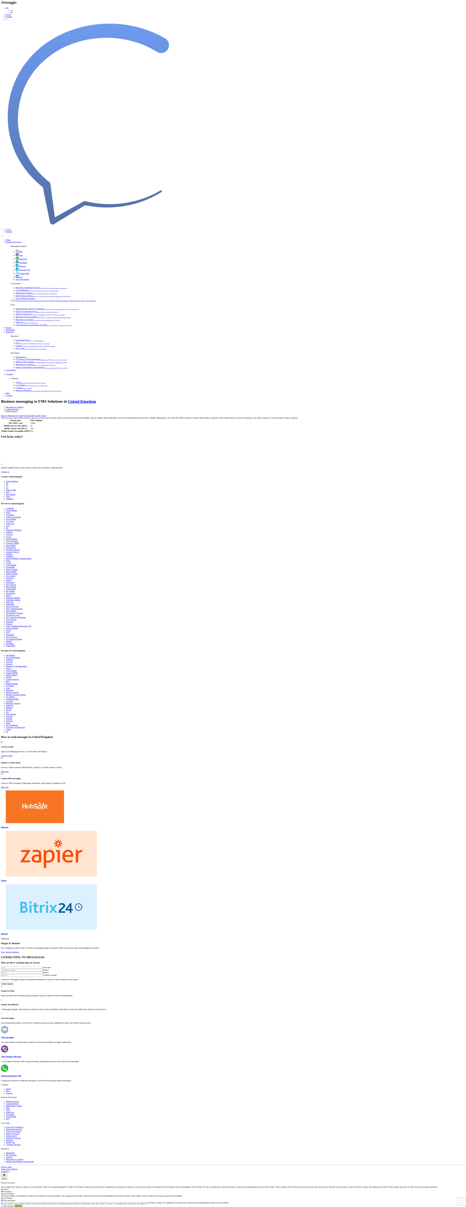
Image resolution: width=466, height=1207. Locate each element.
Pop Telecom (11, 585)
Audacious (10, 524)
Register (9, 17)
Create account (6, 756)
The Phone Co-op (13, 615)
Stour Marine (11, 714)
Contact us (5, 472)
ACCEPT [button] (18, 1206)
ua (11, 12)
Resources (10, 332)
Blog (8, 393)
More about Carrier (39, 416)
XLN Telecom (11, 637)
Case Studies (11, 370)
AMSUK (9, 660)
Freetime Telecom (13, 550)
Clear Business (11, 539)
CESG (8, 668)
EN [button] (7, 8)
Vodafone (9, 499)
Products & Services (13, 242)
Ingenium (9, 690)
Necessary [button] (5, 1189)
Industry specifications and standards (42, 367)
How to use (31, 348)
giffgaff (9, 641)
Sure (7, 492)
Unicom (9, 624)
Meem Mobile (11, 572)
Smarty (8, 596)
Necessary (8, 1192)
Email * (46, 973)
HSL (8, 682)
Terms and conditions (9, 1169)
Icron (8, 688)
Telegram (22, 266)
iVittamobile (10, 646)
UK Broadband (12, 725)
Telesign (9, 719)
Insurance (9, 1140)
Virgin (8, 631)
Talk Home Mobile (13, 600)
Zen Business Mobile (14, 639)
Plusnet (8, 580)
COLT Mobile (11, 671)
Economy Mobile (12, 543)
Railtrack (9, 708)
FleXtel (9, 677)
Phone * (46, 970)
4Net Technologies (13, 658)
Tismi (8, 723)
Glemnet (9, 554)
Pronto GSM (11, 490)
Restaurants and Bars (14, 1129)
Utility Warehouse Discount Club (18, 626)
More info (5, 772)
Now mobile (10, 576)
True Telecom (11, 620)
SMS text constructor (40, 314)
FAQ (32, 343)
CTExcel (9, 534)
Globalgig (9, 556)
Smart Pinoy (10, 593)
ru (11, 10)
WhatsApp (23, 259)
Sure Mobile (10, 494)
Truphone (9, 622)
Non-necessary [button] (6, 1198)
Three (8, 497)
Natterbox (9, 706)
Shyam (8, 710)
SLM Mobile (11, 589)
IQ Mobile (10, 686)
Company (9, 374)
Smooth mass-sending (43, 296)
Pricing (8, 328)
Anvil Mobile (11, 519)
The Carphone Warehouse (16, 617)
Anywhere (10, 521)
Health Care (10, 1142)
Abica (8, 513)
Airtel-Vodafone (12, 481)
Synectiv (9, 716)
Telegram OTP (24, 270)
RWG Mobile (11, 587)
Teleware (9, 721)
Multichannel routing (36, 293)
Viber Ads (27, 322)
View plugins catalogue (10, 952)
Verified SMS (24, 274)
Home (8, 240)
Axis (7, 526)
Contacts (24, 388)
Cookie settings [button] (7, 1206)
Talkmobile (10, 604)
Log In (8, 15)
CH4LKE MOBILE (13, 530)
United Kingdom (82, 401)
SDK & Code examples (41, 362)
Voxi (7, 633)
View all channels (22, 279)
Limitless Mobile (12, 699)
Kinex (8, 561)
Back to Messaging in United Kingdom (16, 416)
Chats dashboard (37, 290)
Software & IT (11, 1136)
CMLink (9, 532)
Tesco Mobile (11, 611)
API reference (21, 357)
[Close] (2, 236)
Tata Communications (14, 609)
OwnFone (10, 578)
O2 (7, 488)
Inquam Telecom (12, 692)
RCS (20, 277)
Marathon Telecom (13, 703)
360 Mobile (10, 655)
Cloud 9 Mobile (12, 673)
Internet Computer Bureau (16, 695)
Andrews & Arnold (13, 517)
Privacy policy (6, 1167)
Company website (50, 975)
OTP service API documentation (41, 359)
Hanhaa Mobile (12, 684)
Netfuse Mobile (12, 574)
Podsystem (10, 582)
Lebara (8, 563)
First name (47, 967)
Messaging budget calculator (43, 317)
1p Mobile (10, 508)
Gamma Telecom (12, 552)
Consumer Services (13, 1145)
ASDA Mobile (11, 510)
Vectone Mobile (12, 628)
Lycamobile (10, 567)
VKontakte (23, 263)
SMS (21, 252)
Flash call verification (37, 312)
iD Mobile (10, 644)
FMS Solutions (11, 675)
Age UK (9, 662)
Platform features (12, 1101)
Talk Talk (9, 602)
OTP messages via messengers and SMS (44, 325)
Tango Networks (12, 607)
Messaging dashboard (41, 288)
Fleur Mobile (11, 545)
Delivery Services (12, 1134)
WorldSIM (10, 635)
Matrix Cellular (11, 569)
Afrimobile (10, 515)
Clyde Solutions (12, 541)
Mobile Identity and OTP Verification (47, 309)
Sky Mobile (10, 591)
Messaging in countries (38, 320)
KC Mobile (10, 697)
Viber (21, 255)
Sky (7, 712)
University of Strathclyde (15, 727)
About (31, 382)
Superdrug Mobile (13, 598)
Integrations (10, 330)
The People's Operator (14, 613)
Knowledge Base (30, 340)
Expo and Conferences (14, 1127)
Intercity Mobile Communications (19, 558)
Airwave (9, 664)
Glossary (35, 346)
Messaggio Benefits (38, 390)
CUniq (8, 537)
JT (7, 486)
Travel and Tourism (13, 1131)
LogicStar (9, 701)
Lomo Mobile (11, 565)
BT (7, 528)
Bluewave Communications (16, 666)
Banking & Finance (13, 1138)
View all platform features (25, 298)
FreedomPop (11, 548)
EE (7, 484)
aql (7, 732)
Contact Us (5, 1171)
